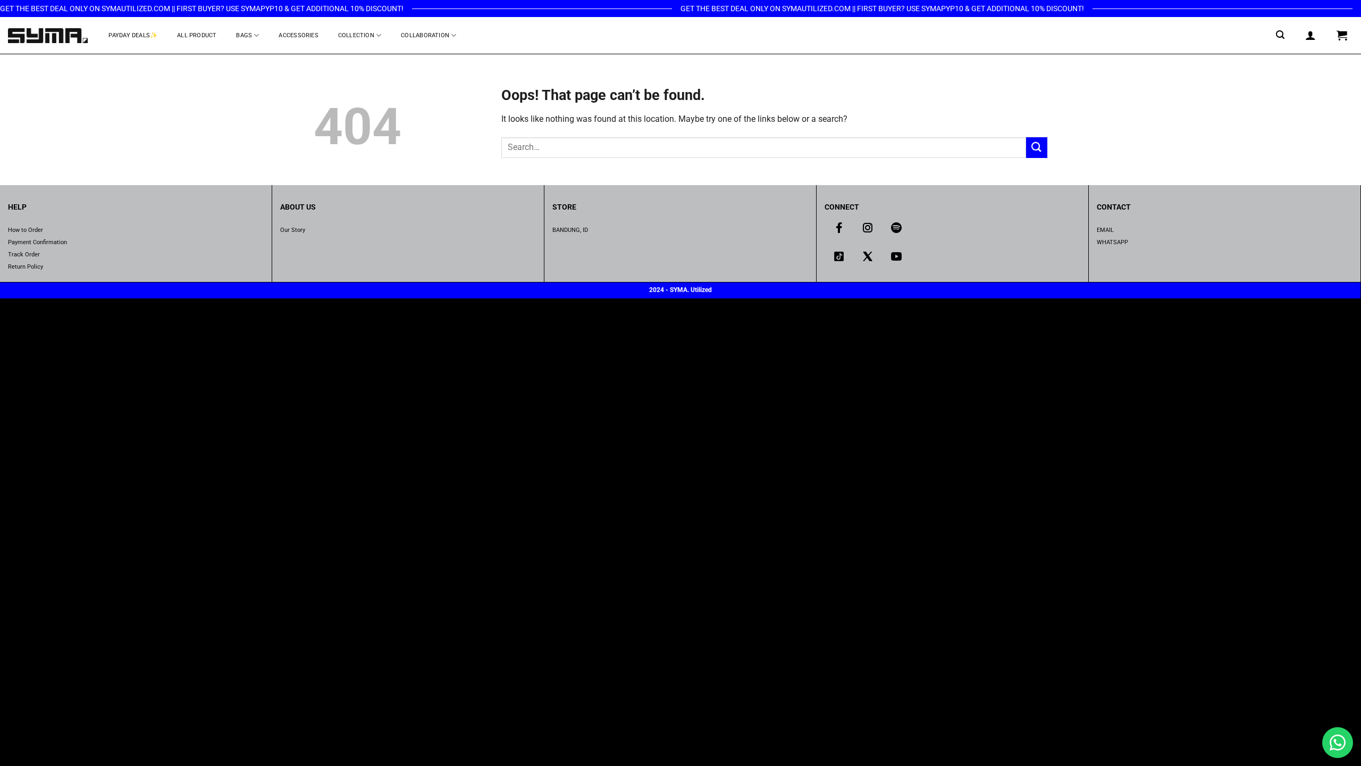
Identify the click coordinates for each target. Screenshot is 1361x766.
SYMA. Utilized (691, 290)
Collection (356, 35)
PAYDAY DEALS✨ (132, 35)
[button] (1280, 35)
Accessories (298, 35)
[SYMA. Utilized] (48, 35)
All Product (196, 35)
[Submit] (1036, 147)
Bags (244, 35)
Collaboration (425, 35)
